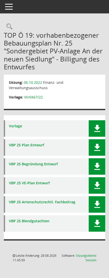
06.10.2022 (33, 82)
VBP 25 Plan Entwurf (26, 145)
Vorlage (15, 126)
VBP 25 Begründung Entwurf (33, 164)
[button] (97, 128)
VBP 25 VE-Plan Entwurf (29, 183)
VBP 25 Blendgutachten (29, 221)
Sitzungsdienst (86, 257)
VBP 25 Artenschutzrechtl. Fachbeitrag (42, 202)
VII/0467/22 (33, 97)
